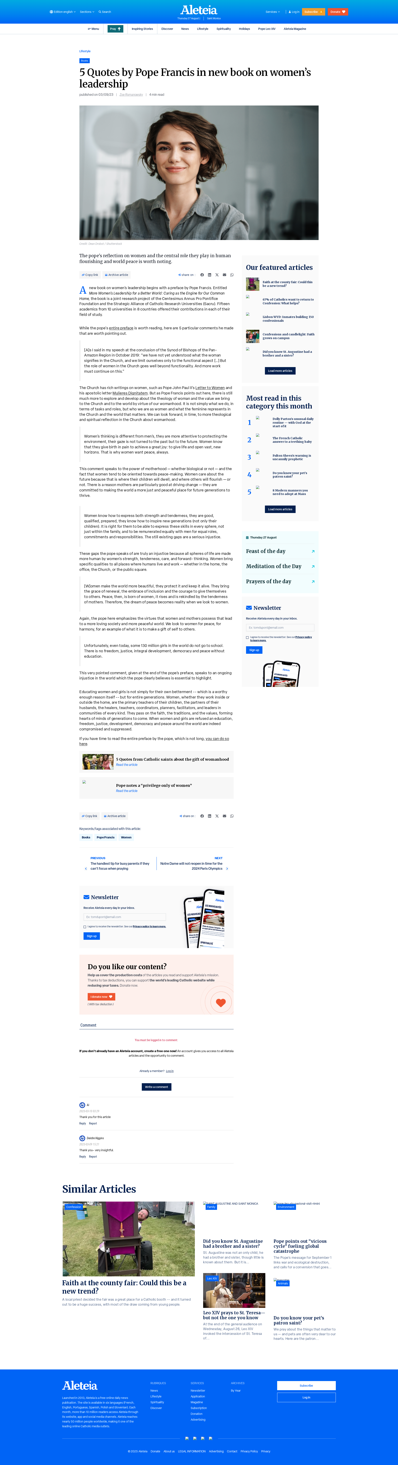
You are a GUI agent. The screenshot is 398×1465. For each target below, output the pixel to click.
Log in (296, 12)
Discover (167, 29)
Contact (232, 1451)
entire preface (121, 328)
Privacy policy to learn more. (149, 926)
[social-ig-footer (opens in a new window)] (211, 1438)
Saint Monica (214, 18)
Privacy (265, 1451)
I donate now (99, 997)
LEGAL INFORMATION (192, 1451)
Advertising (198, 1419)
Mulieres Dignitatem (130, 393)
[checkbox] (85, 927)
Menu (95, 29)
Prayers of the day (268, 581)
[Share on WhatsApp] (232, 275)
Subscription (199, 1408)
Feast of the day (265, 551)
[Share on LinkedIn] (209, 275)
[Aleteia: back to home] (199, 9)
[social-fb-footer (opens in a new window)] (195, 1438)
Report (93, 1123)
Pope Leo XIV (266, 29)
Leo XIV (212, 1278)
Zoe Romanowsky (131, 94)
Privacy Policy (249, 1451)
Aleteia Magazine (295, 29)
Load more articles (280, 371)
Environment (286, 1207)
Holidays (244, 29)
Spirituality (224, 29)
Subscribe (311, 12)
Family (211, 1207)
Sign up (92, 936)
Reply (82, 1123)
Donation (197, 1414)
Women (126, 837)
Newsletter (198, 1390)
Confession (73, 1207)
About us (169, 1451)
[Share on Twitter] (217, 275)
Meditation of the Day (273, 566)
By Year (236, 1390)
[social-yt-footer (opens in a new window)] (187, 1438)
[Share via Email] (224, 275)
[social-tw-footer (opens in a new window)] (203, 1438)
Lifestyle (202, 29)
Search (106, 12)
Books (86, 837)
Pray (113, 29)
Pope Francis (105, 837)
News (185, 29)
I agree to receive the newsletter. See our (127, 926)
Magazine (197, 1402)
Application (198, 1396)
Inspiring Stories (142, 29)
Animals (283, 1283)
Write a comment (156, 1087)
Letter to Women (210, 387)
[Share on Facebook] (202, 275)
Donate (335, 12)
